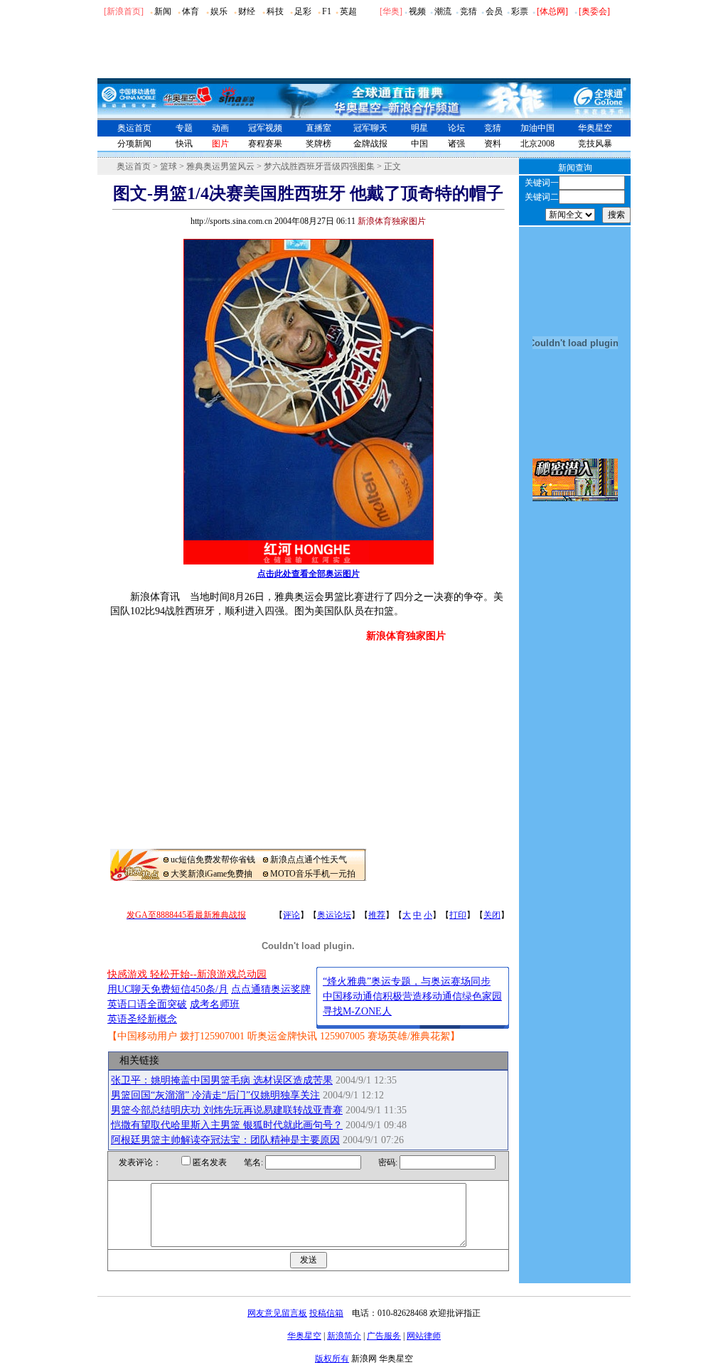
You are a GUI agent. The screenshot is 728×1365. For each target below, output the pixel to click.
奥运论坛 (334, 915)
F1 (326, 11)
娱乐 (219, 11)
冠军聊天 (370, 128)
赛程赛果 (265, 144)
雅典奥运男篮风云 (220, 166)
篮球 (168, 166)
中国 (419, 144)
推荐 (376, 915)
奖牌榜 (318, 144)
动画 (220, 128)
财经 (246, 11)
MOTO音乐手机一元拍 (312, 874)
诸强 (456, 144)
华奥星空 (595, 128)
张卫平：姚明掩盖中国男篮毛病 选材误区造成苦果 (222, 1080)
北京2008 (537, 144)
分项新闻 (134, 144)
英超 (348, 11)
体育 (190, 11)
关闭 (491, 915)
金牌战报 (370, 144)
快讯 (184, 144)
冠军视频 (265, 128)
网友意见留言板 (277, 1313)
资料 (492, 144)
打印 (457, 915)
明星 (419, 128)
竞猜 (468, 11)
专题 (184, 128)
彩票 (519, 11)
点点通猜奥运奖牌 (271, 989)
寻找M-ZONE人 (357, 1011)
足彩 (302, 11)
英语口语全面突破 (147, 1004)
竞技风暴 (595, 144)
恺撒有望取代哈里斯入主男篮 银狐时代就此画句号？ (227, 1125)
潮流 (442, 11)
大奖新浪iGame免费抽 (211, 874)
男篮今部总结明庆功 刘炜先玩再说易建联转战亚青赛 (227, 1110)
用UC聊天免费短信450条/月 (167, 989)
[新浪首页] (124, 11)
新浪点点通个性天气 (308, 859)
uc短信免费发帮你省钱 (213, 859)
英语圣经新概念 (142, 1019)
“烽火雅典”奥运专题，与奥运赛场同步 (407, 981)
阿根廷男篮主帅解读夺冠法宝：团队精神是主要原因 (225, 1140)
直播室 (318, 128)
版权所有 (332, 1359)
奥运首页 (134, 128)
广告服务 (384, 1336)
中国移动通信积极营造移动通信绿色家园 (412, 996)
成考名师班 (215, 1004)
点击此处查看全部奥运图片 (308, 574)
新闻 (162, 11)
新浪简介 (344, 1336)
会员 (494, 11)
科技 (275, 11)
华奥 (391, 11)
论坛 (456, 128)
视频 (417, 11)
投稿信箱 (326, 1313)
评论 (291, 915)
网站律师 (424, 1336)
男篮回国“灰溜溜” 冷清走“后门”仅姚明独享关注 (215, 1095)
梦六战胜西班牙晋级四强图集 (319, 166)
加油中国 (537, 128)
